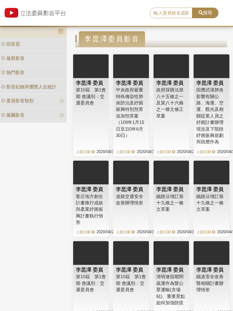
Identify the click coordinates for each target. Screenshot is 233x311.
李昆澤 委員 (89, 83)
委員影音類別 (20, 100)
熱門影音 (15, 72)
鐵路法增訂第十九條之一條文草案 (170, 203)
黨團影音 (15, 115)
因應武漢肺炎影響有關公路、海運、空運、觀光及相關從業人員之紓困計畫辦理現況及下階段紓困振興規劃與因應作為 (210, 115)
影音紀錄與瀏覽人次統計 (31, 86)
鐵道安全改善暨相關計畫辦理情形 (210, 283)
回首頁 (13, 43)
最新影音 (15, 58)
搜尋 (207, 12)
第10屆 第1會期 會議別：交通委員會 (91, 96)
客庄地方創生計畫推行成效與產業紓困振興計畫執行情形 (89, 209)
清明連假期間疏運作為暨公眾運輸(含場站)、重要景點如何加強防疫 (170, 289)
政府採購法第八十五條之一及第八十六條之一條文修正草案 (170, 102)
